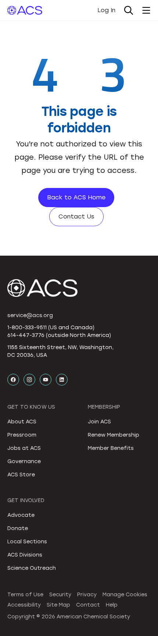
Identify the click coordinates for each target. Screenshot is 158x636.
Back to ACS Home (76, 197)
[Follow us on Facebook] (13, 379)
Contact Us (76, 216)
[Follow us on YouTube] (45, 379)
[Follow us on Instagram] (29, 379)
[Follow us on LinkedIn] (62, 379)
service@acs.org (30, 315)
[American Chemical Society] (24, 10)
